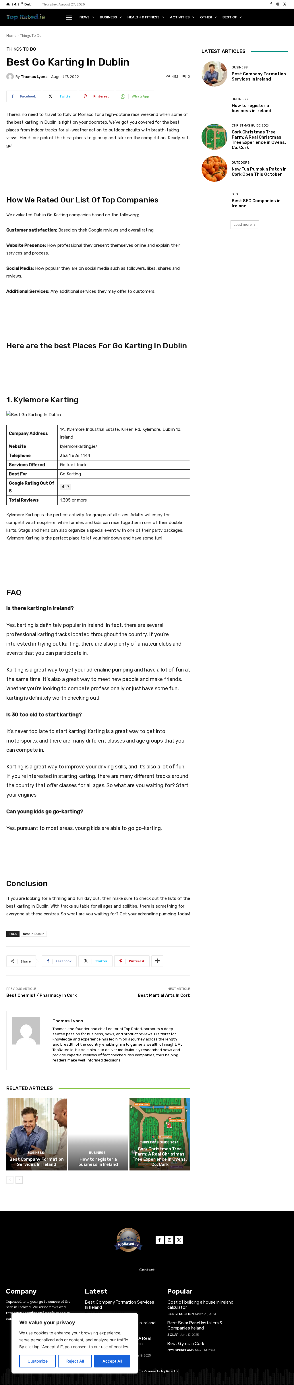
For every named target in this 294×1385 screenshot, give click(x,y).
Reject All (75, 1361)
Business (36, 1152)
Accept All (112, 1361)
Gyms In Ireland (180, 1350)
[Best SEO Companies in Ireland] (214, 200)
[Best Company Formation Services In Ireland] (36, 1134)
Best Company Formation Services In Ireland (36, 1162)
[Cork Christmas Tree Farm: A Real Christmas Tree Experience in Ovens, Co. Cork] (159, 1134)
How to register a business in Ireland (98, 1162)
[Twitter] (284, 4)
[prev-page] (9, 1180)
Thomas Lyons (34, 77)
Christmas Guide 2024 (159, 1142)
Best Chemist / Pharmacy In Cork (41, 995)
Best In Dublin (34, 933)
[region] (74, 1343)
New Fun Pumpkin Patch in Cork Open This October (259, 172)
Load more (243, 224)
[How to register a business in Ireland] (98, 1134)
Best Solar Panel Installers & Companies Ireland (195, 1325)
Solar (173, 1335)
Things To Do (31, 35)
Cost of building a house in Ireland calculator (200, 1304)
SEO (235, 194)
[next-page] (19, 1180)
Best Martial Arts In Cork (164, 995)
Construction (180, 1314)
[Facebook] (271, 4)
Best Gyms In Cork (185, 1343)
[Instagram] (277, 4)
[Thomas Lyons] (11, 76)
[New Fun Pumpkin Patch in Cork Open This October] (214, 169)
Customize (38, 1361)
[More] (157, 961)
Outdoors (240, 162)
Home (11, 35)
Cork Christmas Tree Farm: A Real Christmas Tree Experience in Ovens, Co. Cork (160, 1156)
